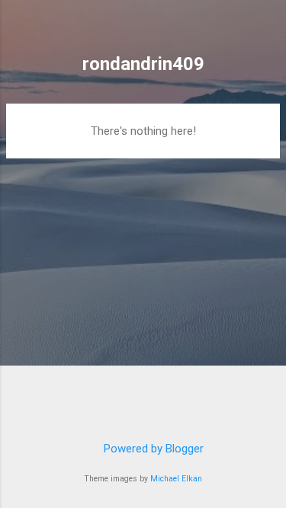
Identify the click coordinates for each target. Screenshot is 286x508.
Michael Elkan (176, 479)
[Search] (264, 31)
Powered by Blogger (152, 448)
